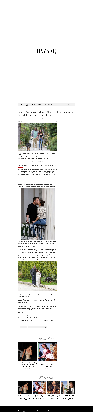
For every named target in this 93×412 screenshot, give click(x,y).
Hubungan (37, 327)
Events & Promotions (49, 410)
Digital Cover (54, 104)
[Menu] (19, 104)
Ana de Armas (23, 327)
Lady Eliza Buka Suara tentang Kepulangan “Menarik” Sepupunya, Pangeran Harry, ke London (68, 398)
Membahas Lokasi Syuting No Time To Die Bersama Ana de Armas (33, 315)
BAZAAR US (24, 121)
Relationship (43, 327)
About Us (59, 410)
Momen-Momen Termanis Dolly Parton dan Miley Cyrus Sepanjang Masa (54, 397)
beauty (35, 104)
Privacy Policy (36, 410)
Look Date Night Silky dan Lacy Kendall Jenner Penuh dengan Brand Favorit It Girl (27, 364)
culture (40, 104)
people (44, 104)
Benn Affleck (30, 327)
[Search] (73, 104)
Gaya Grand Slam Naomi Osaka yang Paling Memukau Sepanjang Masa (47, 364)
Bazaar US (41, 320)
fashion (31, 104)
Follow (69, 104)
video (49, 104)
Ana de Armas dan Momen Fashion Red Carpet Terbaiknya (31, 317)
